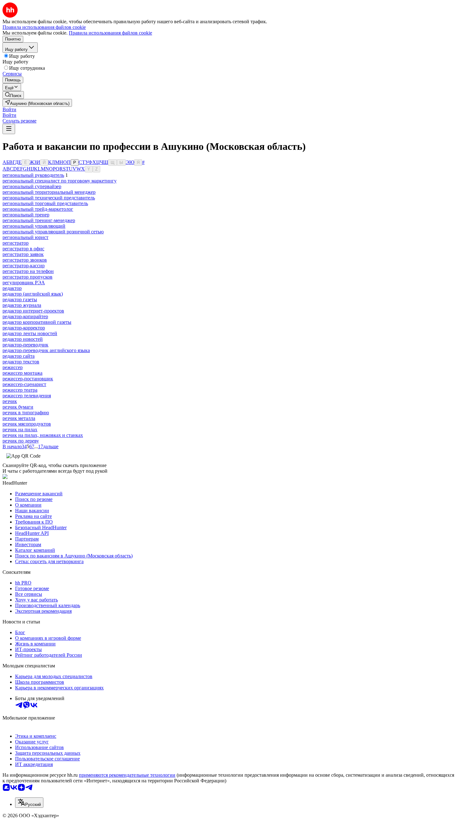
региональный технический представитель (49, 197)
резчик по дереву (21, 440)
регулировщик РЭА (24, 282)
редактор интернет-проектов (33, 310)
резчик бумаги (18, 407)
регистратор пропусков (27, 277)
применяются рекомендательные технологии (127, 775)
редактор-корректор (24, 327)
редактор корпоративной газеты (37, 322)
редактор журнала (22, 305)
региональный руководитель (33, 175)
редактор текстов (21, 361)
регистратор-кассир (24, 265)
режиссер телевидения (27, 395)
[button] (9, 109)
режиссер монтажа (22, 373)
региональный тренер (26, 214)
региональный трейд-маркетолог (38, 209)
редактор (12, 288)
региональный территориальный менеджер (49, 192)
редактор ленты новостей (30, 333)
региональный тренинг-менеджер (39, 220)
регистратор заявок (23, 254)
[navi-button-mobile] (9, 129)
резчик (10, 401)
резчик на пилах (20, 429)
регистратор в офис (23, 248)
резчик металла (19, 418)
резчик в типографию (26, 412)
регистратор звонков (25, 260)
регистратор (16, 243)
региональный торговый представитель (45, 203)
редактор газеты (20, 299)
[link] (13, 95)
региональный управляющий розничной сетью (53, 231)
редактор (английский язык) (33, 293)
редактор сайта (19, 356)
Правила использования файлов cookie (110, 32)
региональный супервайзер (32, 186)
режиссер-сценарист (24, 384)
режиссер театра (20, 390)
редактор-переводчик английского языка (46, 350)
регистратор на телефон (28, 271)
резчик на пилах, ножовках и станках (43, 435)
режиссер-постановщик (28, 378)
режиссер (13, 367)
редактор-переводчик (25, 344)
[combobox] (29, 802)
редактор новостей (23, 339)
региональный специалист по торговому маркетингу (60, 180)
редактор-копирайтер (25, 316)
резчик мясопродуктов (27, 424)
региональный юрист (25, 237)
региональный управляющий (34, 226)
